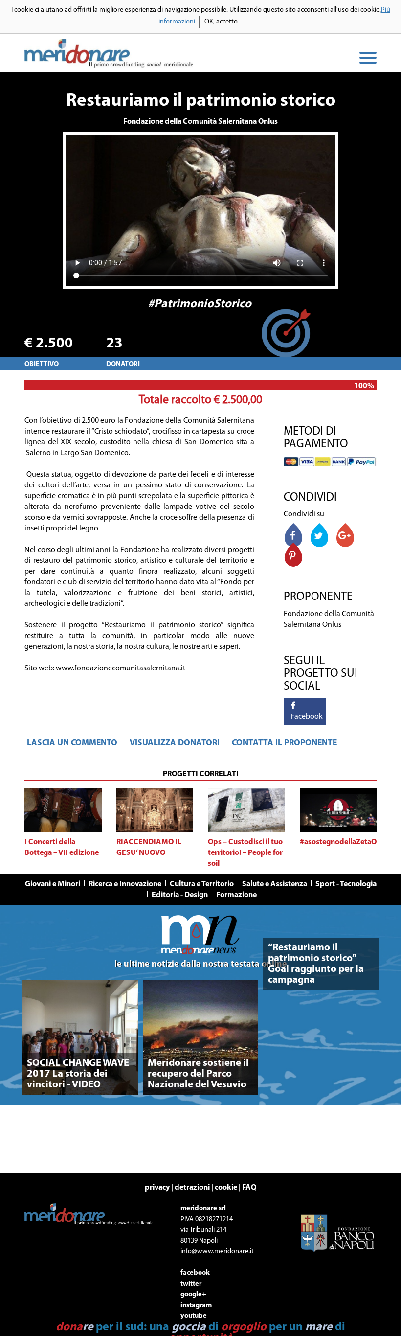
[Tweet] (320, 537)
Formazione (236, 895)
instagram (196, 1305)
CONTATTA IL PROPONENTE (284, 743)
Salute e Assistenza (274, 884)
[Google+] (345, 537)
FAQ (249, 1188)
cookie (226, 1188)
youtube (193, 1316)
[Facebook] (294, 537)
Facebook (304, 717)
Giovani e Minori (52, 884)
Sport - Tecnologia (346, 884)
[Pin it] (294, 557)
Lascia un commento (72, 743)
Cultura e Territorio (202, 884)
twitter (190, 1284)
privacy (157, 1188)
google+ (193, 1294)
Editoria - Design (180, 895)
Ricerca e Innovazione (125, 884)
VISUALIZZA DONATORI (175, 743)
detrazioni (192, 1188)
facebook (195, 1273)
